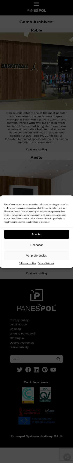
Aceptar (36, 234)
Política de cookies (27, 263)
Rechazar (36, 244)
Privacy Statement (46, 263)
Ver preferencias (36, 255)
